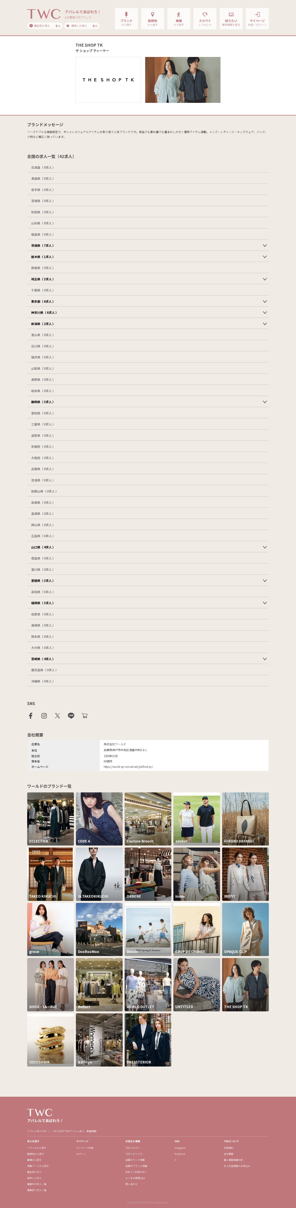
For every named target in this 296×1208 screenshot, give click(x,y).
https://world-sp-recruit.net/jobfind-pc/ (128, 767)
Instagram (180, 1147)
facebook (180, 1153)
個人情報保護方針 (233, 1160)
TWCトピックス (134, 1153)
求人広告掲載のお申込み (237, 1166)
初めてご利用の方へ (136, 1172)
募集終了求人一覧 (37, 1190)
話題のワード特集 (135, 1160)
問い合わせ (131, 1184)
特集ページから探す (38, 1166)
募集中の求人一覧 (37, 1184)
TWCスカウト (132, 1147)
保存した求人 (34, 1178)
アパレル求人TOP (37, 1131)
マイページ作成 (84, 1147)
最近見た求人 (34, 1172)
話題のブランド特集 (136, 1166)
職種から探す (34, 1160)
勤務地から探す (35, 1153)
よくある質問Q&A (135, 1178)
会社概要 (228, 1153)
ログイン (81, 1153)
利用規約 (228, 1147)
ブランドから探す (37, 1147)
